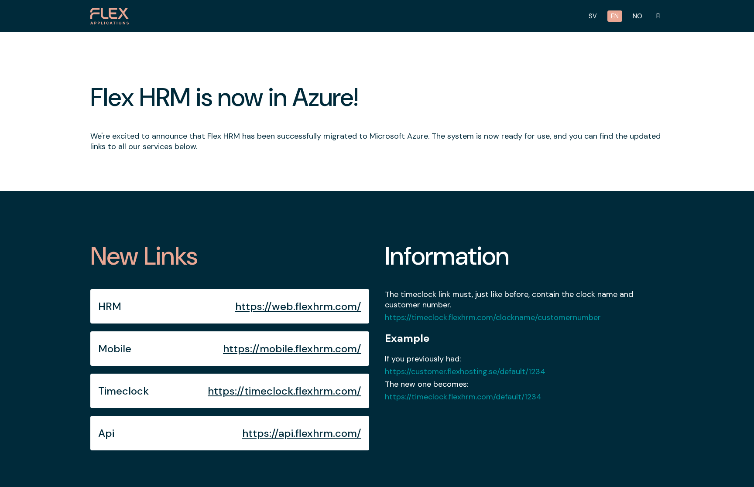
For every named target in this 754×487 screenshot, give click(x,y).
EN (615, 16)
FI (658, 16)
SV (593, 16)
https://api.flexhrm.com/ (301, 433)
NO (637, 16)
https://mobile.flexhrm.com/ (292, 348)
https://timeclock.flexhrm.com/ (284, 391)
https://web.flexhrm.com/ (298, 306)
